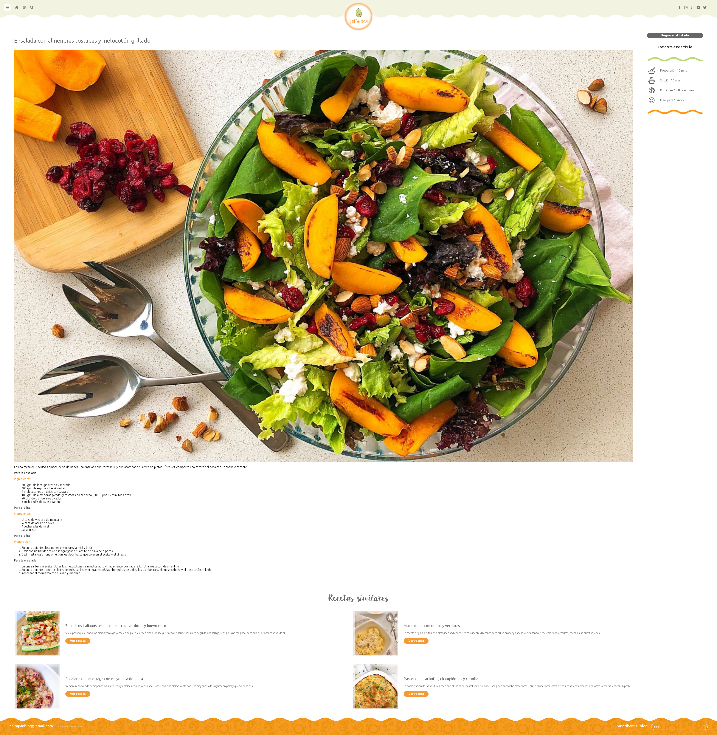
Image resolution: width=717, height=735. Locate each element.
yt (697, 6)
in (684, 6)
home (17, 6)
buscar (32, 6)
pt (690, 6)
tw (703, 6)
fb (678, 6)
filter (24, 6)
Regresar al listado (675, 35)
